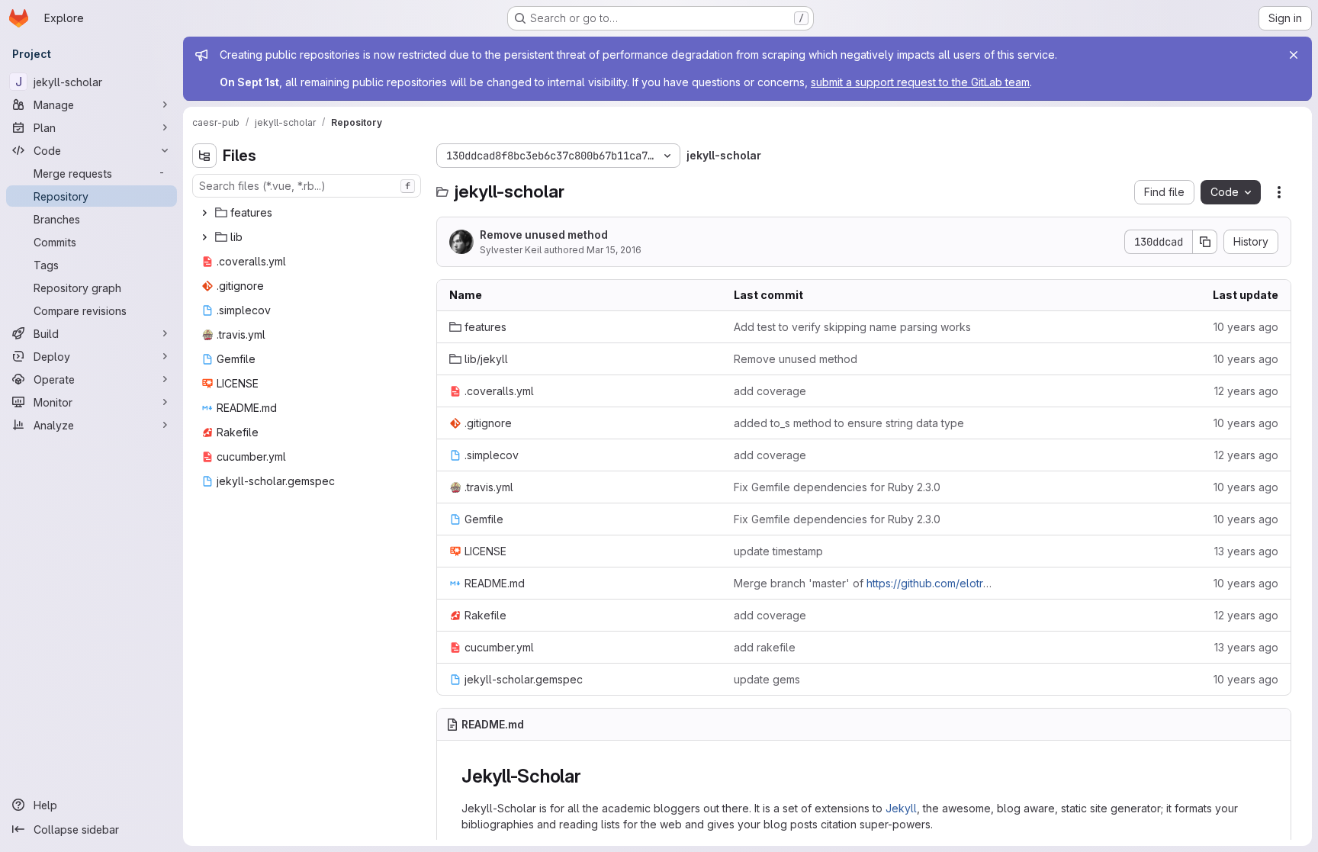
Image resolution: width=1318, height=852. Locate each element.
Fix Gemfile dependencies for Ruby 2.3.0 (837, 487)
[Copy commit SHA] (1205, 242)
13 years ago (1246, 551)
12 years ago (1246, 390)
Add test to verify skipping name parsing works (852, 326)
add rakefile (765, 647)
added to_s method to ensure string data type (849, 422)
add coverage (770, 390)
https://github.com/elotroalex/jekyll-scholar (975, 583)
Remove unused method (544, 234)
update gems (767, 679)
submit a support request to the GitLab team (920, 82)
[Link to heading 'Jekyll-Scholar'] (591, 776)
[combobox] (306, 186)
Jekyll (901, 808)
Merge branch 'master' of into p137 (864, 583)
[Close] (1293, 55)
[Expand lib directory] (204, 237)
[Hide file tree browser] (204, 155)
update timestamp (778, 551)
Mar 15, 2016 (614, 250)
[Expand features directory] (204, 213)
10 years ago (1246, 326)
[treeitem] (308, 213)
